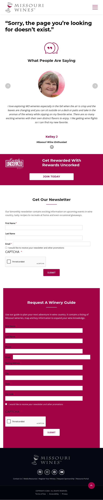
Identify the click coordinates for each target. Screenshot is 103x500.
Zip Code (9, 394)
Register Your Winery (47, 478)
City (7, 373)
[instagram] (47, 472)
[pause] (52, 147)
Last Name (10, 233)
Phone (8, 346)
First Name (10, 223)
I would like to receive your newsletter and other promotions (36, 247)
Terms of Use (40, 494)
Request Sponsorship (65, 478)
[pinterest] (54, 472)
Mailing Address (12, 363)
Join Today (51, 176)
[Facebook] (40, 472)
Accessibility (54, 494)
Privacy (64, 494)
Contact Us (17, 478)
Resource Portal (82, 478)
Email (7, 243)
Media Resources (30, 478)
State (7, 383)
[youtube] (61, 472)
